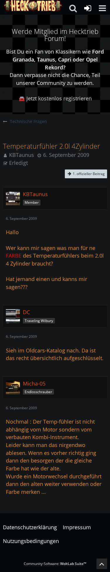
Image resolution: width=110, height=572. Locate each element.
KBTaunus (21, 154)
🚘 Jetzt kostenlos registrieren (55, 98)
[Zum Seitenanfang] (102, 564)
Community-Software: (55, 563)
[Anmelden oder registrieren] (88, 8)
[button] (102, 8)
